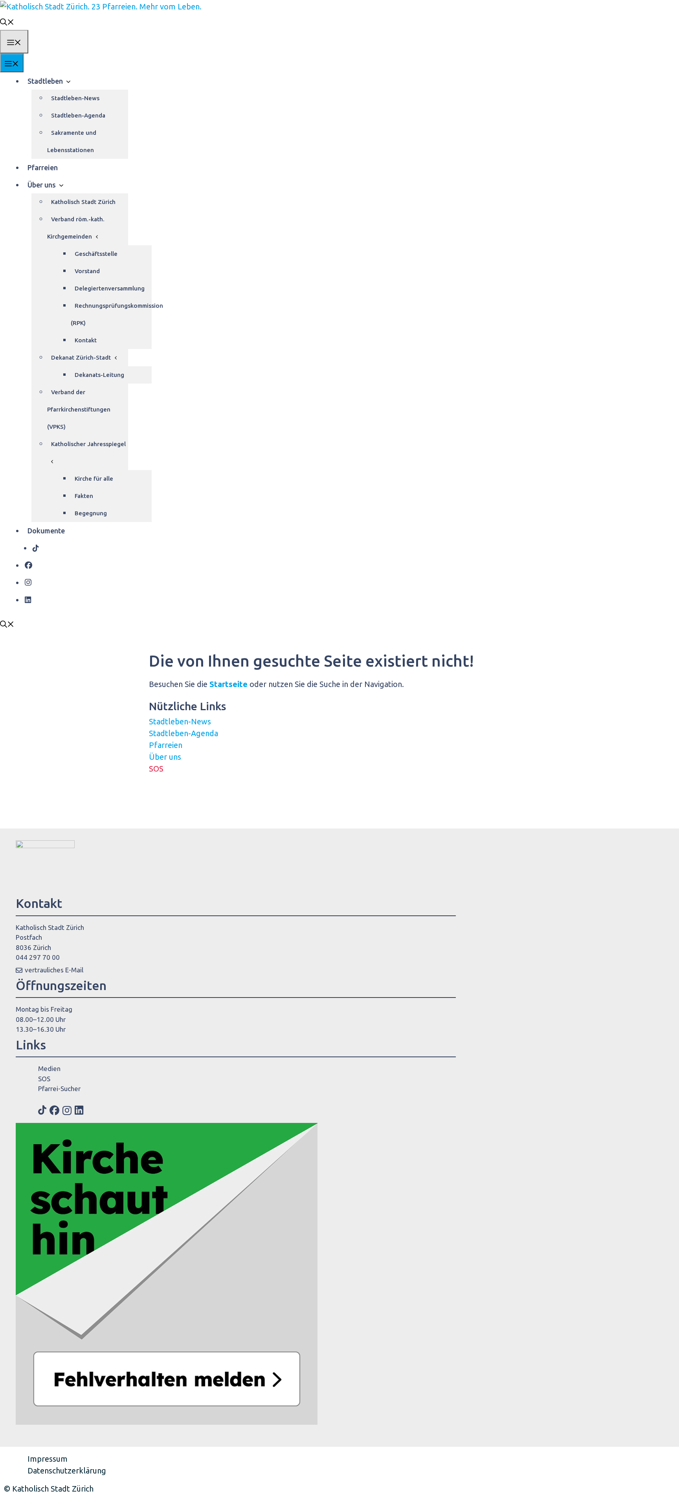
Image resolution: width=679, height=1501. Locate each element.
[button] (7, 21)
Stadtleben (45, 81)
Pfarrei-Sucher (59, 1088)
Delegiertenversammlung (110, 288)
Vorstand (87, 271)
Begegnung (91, 513)
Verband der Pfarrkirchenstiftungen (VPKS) (78, 409)
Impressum (48, 1458)
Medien (49, 1068)
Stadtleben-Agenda (78, 115)
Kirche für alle (94, 478)
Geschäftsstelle (96, 253)
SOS (156, 768)
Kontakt (86, 340)
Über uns (42, 185)
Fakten (84, 495)
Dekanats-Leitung (99, 374)
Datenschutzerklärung (67, 1470)
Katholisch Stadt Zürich (83, 201)
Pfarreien (43, 167)
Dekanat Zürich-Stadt (81, 357)
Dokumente (46, 531)
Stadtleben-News (75, 98)
